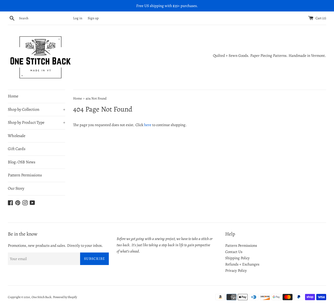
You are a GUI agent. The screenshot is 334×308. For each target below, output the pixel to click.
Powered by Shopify (65, 297)
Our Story (16, 188)
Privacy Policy (236, 270)
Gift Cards (16, 149)
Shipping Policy (237, 258)
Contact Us (233, 251)
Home (13, 96)
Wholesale (16, 136)
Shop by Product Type (36, 122)
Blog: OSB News (21, 162)
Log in (77, 18)
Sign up (93, 18)
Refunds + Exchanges (242, 264)
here (147, 124)
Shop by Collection (36, 109)
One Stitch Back (41, 297)
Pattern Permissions (25, 175)
